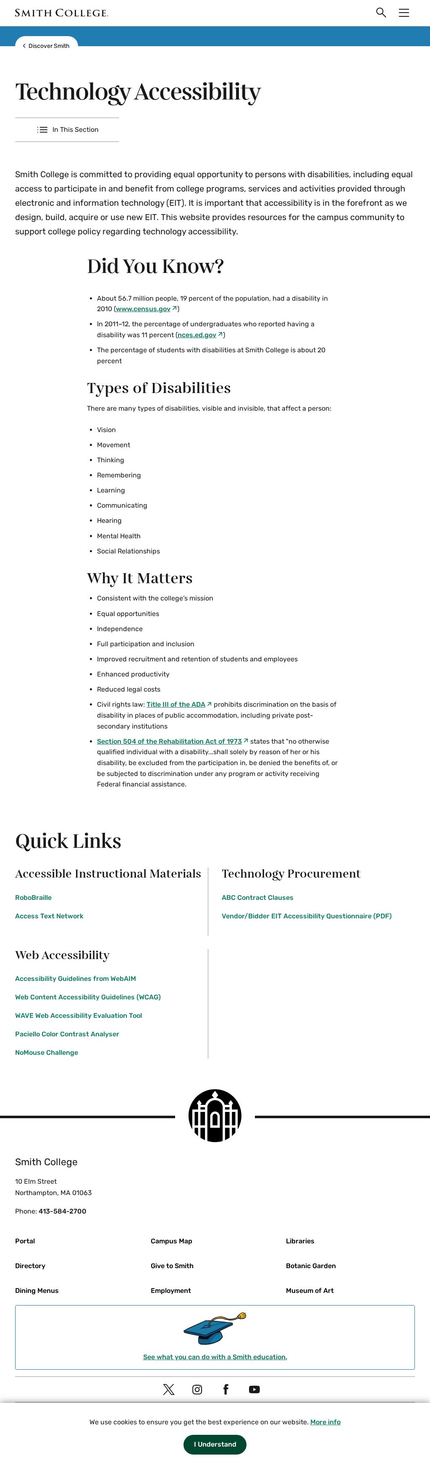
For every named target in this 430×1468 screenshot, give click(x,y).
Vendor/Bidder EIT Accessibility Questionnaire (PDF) (307, 916)
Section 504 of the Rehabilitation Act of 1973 (169, 741)
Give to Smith (172, 1266)
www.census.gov (143, 309)
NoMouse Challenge (46, 1052)
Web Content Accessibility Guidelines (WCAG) (88, 997)
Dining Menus (37, 1291)
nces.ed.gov (197, 335)
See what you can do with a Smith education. (215, 1357)
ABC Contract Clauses (258, 898)
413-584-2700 (63, 1211)
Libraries (300, 1241)
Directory (30, 1266)
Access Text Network (49, 916)
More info (325, 1422)
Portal (25, 1241)
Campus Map (171, 1241)
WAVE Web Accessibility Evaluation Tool (78, 1016)
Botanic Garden (311, 1266)
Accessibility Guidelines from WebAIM (75, 979)
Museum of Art (310, 1291)
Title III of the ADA (176, 704)
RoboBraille (33, 898)
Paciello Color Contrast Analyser (67, 1034)
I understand (215, 1444)
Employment (171, 1291)
